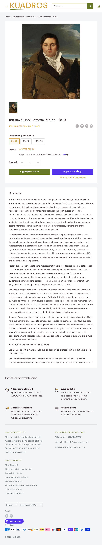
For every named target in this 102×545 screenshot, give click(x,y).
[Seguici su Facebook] (6, 516)
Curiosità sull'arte (13, 489)
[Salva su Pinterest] (82, 126)
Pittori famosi (11, 465)
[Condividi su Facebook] (77, 126)
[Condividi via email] (91, 126)
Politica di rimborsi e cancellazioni (21, 485)
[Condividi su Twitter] (86, 126)
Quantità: (13, 162)
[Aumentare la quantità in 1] (38, 162)
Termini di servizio (13, 481)
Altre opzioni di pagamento (73, 177)
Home (7, 17)
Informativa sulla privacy (16, 477)
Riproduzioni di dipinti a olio (18, 469)
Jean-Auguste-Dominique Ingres (24, 126)
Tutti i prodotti (18, 17)
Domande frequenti (14, 493)
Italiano (9, 505)
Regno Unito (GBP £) (28, 505)
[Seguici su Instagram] (11, 516)
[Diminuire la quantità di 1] (22, 162)
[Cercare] (90, 6)
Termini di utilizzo (13, 473)
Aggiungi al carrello (29, 171)
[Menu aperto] (6, 6)
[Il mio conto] (99, 6)
